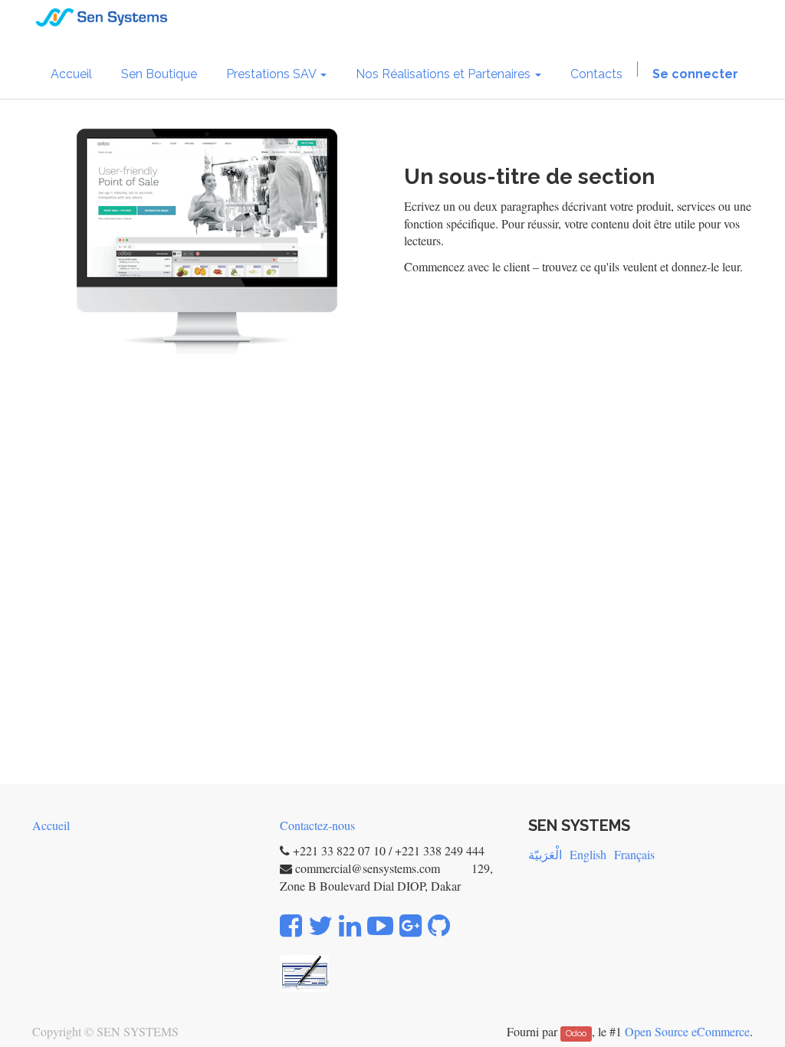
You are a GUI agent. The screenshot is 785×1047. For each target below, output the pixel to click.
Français (634, 854)
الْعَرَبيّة (545, 854)
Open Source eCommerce (687, 1031)
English (588, 854)
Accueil (51, 825)
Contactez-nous (317, 825)
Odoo (576, 1033)
